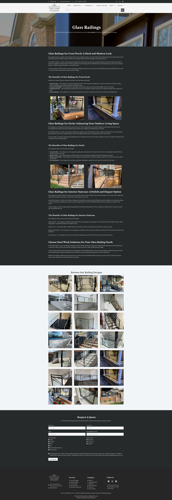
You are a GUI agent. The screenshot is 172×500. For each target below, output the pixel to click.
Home (69, 5)
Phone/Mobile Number (92, 431)
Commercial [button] (88, 5)
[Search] (122, 10)
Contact (120, 5)
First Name (51, 425)
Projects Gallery (101, 5)
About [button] (112, 5)
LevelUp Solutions (91, 497)
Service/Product (52, 437)
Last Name (89, 425)
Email (49, 431)
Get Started (53, 459)
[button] (60, 285)
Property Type (90, 437)
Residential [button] (77, 5)
